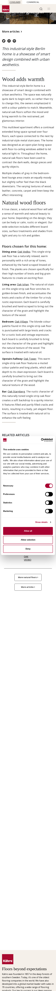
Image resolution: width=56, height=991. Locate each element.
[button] (41, 9)
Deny (28, 549)
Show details (41, 522)
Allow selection (28, 540)
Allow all (28, 531)
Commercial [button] (33, 2)
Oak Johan (23, 284)
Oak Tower (30, 358)
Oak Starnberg (16, 391)
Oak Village (21, 321)
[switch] (49, 494)
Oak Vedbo (24, 251)
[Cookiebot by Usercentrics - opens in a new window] (41, 440)
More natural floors (27, 577)
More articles (11, 31)
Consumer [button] (15, 2)
